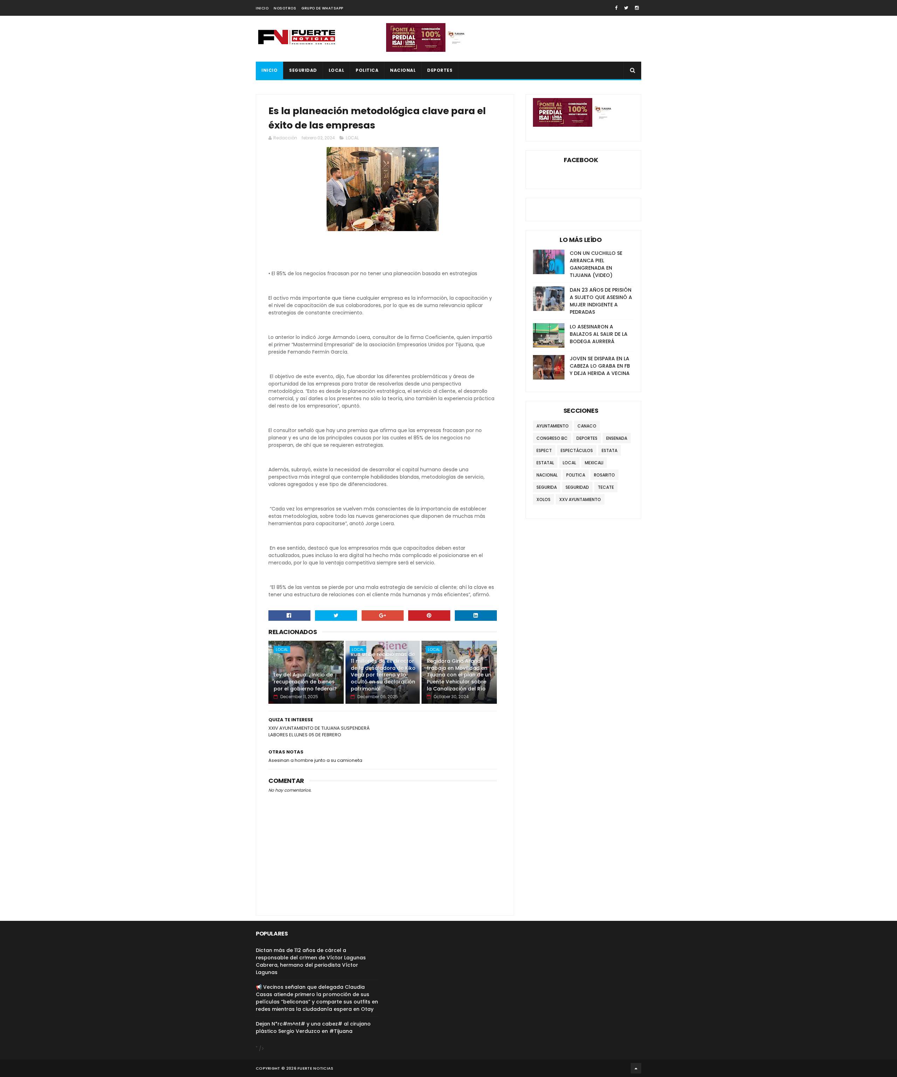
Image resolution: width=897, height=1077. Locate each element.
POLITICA (367, 70)
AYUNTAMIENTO (552, 426)
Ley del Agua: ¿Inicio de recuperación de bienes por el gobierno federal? (305, 681)
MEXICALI (594, 463)
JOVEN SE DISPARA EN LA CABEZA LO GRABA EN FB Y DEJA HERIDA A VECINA (600, 366)
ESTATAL (545, 463)
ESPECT (544, 450)
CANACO (586, 426)
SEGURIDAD (303, 70)
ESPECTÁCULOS (577, 450)
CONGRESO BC (552, 438)
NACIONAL (403, 70)
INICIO (262, 8)
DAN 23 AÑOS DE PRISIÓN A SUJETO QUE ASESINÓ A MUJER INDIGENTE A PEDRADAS (601, 300)
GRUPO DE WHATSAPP (322, 8)
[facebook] (616, 8)
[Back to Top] (636, 1068)
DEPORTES (439, 70)
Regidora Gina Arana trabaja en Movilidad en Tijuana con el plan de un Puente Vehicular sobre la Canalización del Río (459, 675)
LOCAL (336, 70)
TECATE (606, 487)
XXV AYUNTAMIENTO (580, 499)
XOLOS (543, 499)
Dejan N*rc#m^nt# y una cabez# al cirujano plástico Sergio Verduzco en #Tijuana (313, 1027)
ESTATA (609, 450)
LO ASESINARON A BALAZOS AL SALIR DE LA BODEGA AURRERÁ (599, 334)
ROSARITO (604, 475)
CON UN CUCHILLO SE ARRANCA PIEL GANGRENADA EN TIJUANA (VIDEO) (596, 264)
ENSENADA (616, 438)
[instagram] (636, 8)
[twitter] (626, 8)
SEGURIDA (546, 487)
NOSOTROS (285, 8)
